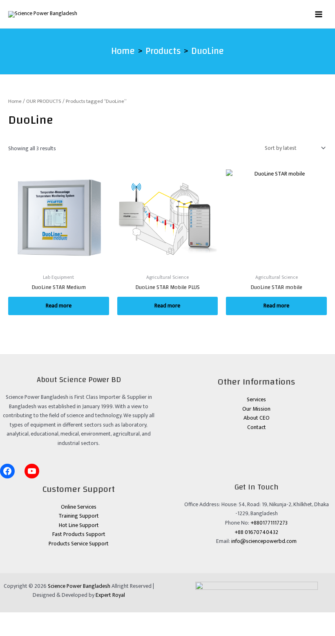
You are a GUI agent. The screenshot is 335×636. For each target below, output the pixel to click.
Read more (58, 305)
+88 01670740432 (256, 532)
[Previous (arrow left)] (11, 630)
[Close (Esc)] (83, 618)
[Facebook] (7, 471)
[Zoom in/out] (11, 618)
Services (256, 399)
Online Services (78, 507)
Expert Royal (110, 595)
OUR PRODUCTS (43, 101)
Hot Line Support (79, 525)
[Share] (59, 618)
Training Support (78, 515)
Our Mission (256, 409)
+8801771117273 (269, 522)
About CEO (256, 418)
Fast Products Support (78, 534)
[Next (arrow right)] (35, 630)
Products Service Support (79, 543)
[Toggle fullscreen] (35, 618)
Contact (256, 427)
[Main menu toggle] (319, 14)
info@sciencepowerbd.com (264, 541)
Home (15, 101)
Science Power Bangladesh (79, 586)
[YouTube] (32, 471)
